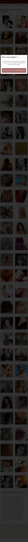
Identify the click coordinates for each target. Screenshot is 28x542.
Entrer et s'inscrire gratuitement (14, 70)
